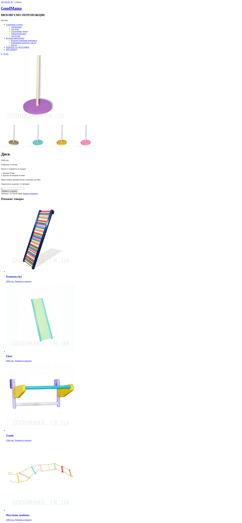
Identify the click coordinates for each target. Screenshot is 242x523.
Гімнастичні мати (18, 34)
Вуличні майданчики (15, 38)
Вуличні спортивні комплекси (24, 40)
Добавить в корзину (9, 191)
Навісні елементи (30, 193)
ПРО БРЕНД (11, 49)
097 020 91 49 (7, 2)
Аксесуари (15, 36)
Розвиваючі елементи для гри (23, 43)
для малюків (16, 27)
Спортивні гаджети (14, 25)
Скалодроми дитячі (19, 31)
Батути (14, 45)
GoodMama (11, 8)
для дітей (15, 29)
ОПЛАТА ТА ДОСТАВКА (17, 47)
